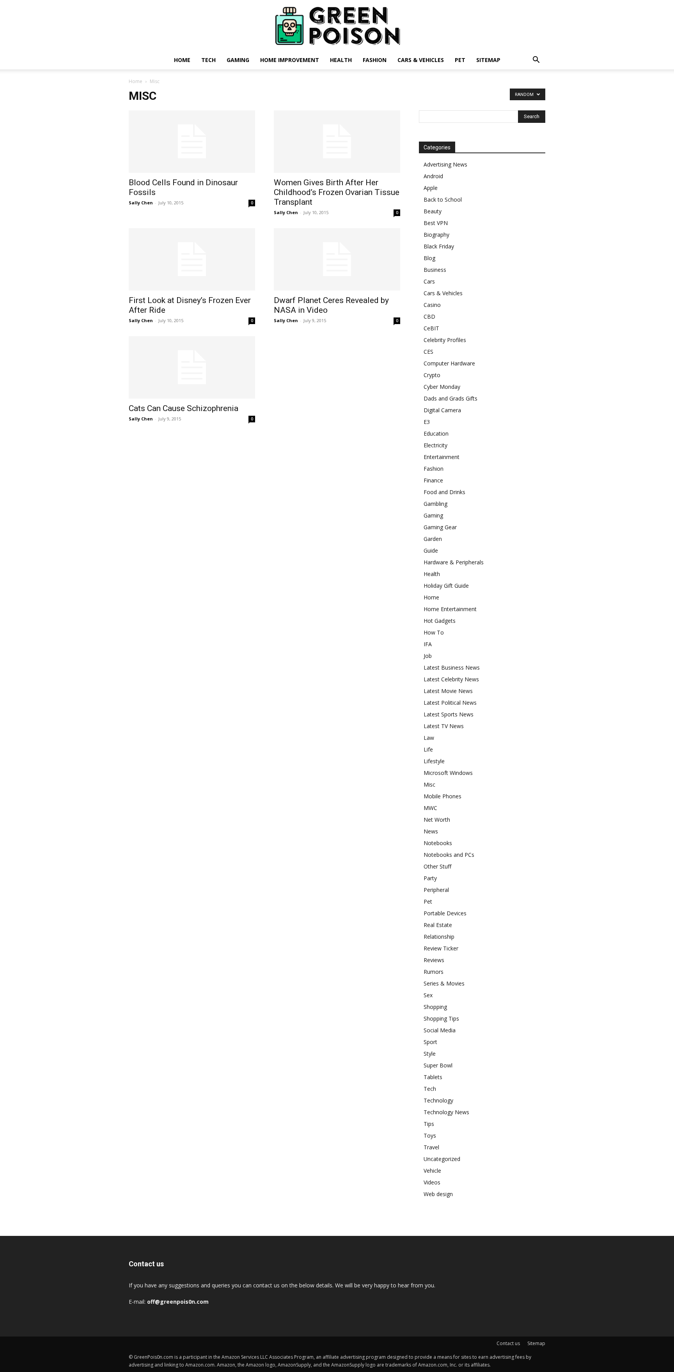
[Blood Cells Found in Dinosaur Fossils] (192, 141)
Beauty (433, 211)
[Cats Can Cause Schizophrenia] (192, 367)
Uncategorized (442, 1159)
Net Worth (437, 819)
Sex (428, 995)
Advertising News (445, 164)
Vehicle (432, 1170)
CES (428, 351)
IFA (428, 644)
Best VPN (436, 223)
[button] (536, 60)
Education (436, 433)
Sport (430, 1042)
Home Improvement (289, 60)
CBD (429, 316)
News (431, 831)
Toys (430, 1135)
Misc (429, 784)
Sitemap (488, 60)
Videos (432, 1182)
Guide (431, 550)
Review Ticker (441, 948)
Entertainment (441, 457)
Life (428, 749)
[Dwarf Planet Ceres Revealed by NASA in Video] (337, 259)
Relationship (439, 936)
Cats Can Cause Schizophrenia (183, 408)
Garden (433, 538)
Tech (208, 60)
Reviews (434, 960)
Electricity (435, 445)
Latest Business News (452, 667)
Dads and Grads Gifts (450, 398)
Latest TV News (444, 726)
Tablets (433, 1077)
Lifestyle (434, 761)
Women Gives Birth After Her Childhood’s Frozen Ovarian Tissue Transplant (336, 192)
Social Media (440, 1030)
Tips (429, 1123)
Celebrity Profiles (445, 340)
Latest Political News (450, 702)
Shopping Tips (441, 1018)
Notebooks (438, 843)
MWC (430, 808)
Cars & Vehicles (420, 60)
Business (435, 269)
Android (433, 176)
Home (182, 60)
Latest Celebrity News (451, 679)
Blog (429, 258)
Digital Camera (442, 410)
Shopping (435, 1006)
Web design (438, 1194)
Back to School (443, 199)
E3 (427, 421)
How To (434, 632)
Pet (460, 60)
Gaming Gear (440, 527)
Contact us (508, 1343)
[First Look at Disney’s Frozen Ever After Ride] (192, 259)
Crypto (432, 375)
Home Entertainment (450, 609)
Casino (432, 304)
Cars (429, 281)
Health (341, 60)
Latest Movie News (448, 691)
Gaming (238, 60)
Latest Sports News (449, 714)
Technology (438, 1100)
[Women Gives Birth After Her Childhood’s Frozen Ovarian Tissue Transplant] (337, 141)
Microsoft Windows (448, 772)
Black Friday (439, 246)
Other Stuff (437, 866)
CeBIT (431, 328)
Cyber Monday (442, 386)
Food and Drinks (444, 492)
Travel (431, 1147)
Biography (436, 234)
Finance (433, 480)
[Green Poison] (337, 25)
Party (430, 878)
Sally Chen (141, 203)
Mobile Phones (442, 796)
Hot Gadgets (440, 620)
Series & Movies (444, 983)
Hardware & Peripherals (454, 562)
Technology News (446, 1112)
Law (429, 737)
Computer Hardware (449, 363)
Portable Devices (445, 913)
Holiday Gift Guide (446, 585)
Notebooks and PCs (449, 854)
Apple (431, 187)
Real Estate (438, 925)
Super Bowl (438, 1065)
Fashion (375, 60)
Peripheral (436, 889)
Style (430, 1053)
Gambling (435, 503)
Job (428, 655)
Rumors (433, 971)
